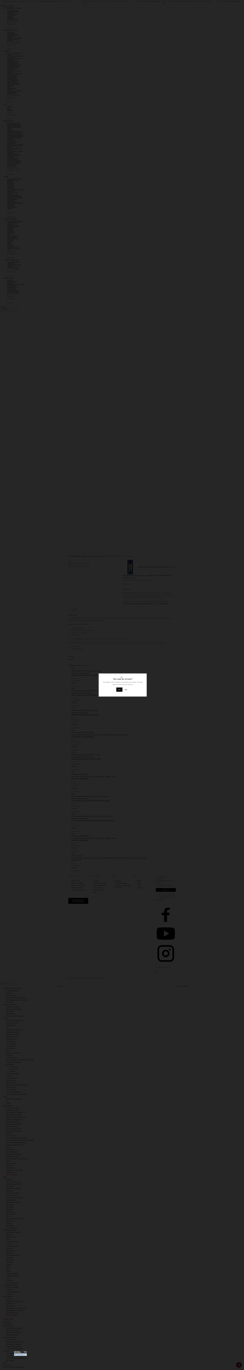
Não (126, 689)
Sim (119, 689)
